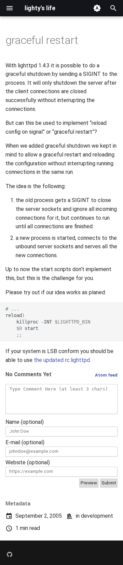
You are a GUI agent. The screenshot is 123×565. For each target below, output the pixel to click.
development (97, 516)
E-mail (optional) (24, 442)
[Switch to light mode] (97, 8)
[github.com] (9, 554)
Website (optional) (27, 462)
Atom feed (106, 375)
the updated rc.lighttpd (62, 360)
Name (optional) (24, 422)
